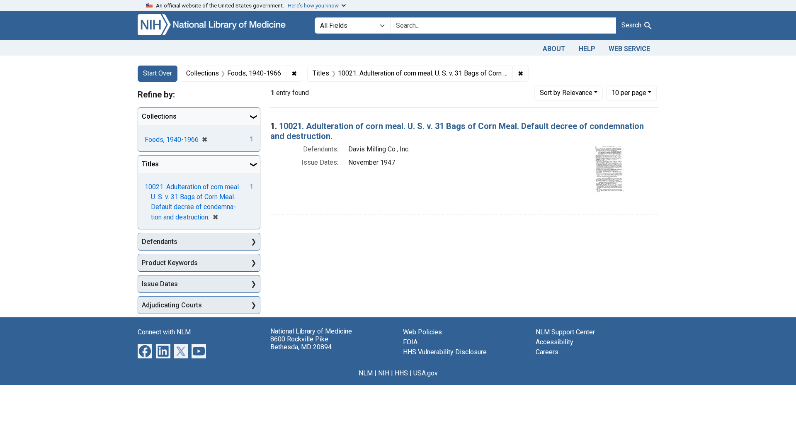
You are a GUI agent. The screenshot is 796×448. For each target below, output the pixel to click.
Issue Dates (160, 284)
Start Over (157, 73)
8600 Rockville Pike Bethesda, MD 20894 (301, 343)
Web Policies (422, 332)
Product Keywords (170, 263)
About (554, 49)
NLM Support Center (565, 332)
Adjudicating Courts (172, 305)
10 (629, 92)
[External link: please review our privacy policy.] (145, 351)
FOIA (410, 342)
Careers (547, 352)
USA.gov (425, 373)
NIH (383, 373)
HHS (401, 373)
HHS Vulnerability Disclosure (445, 352)
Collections (159, 116)
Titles (150, 164)
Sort (566, 93)
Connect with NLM (164, 332)
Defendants (159, 242)
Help (587, 49)
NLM (366, 373)
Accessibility (554, 342)
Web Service (629, 49)
